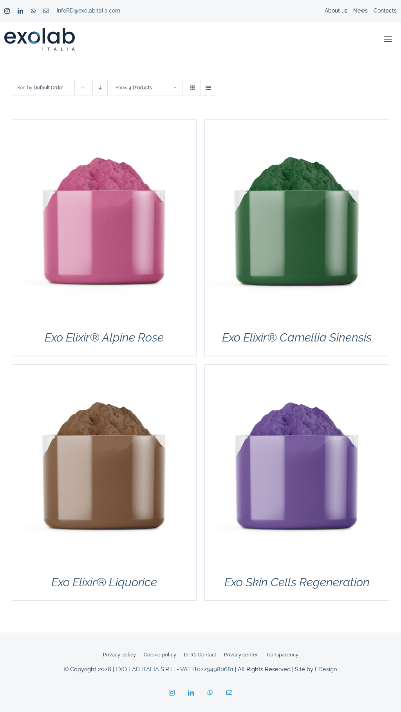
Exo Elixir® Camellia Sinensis (297, 337)
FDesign (326, 669)
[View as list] (208, 88)
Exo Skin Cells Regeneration (297, 582)
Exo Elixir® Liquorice (104, 582)
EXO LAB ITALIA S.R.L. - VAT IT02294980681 (174, 669)
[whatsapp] (33, 11)
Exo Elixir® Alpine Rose (104, 337)
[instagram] (7, 11)
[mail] (46, 11)
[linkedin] (20, 11)
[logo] (39, 31)
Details (104, 223)
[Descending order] (100, 88)
